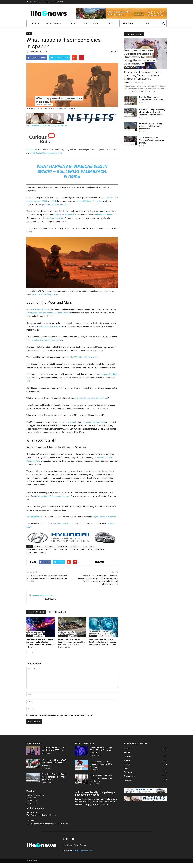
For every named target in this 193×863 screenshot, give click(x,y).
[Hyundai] (145, 792)
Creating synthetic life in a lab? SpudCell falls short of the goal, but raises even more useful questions (102, 642)
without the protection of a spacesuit (92, 398)
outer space (99, 549)
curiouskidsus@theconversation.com (46, 153)
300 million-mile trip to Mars (85, 357)
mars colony (64, 549)
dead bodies (75, 546)
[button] (163, 23)
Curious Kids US (62, 546)
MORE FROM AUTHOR (57, 612)
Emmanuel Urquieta (34, 125)
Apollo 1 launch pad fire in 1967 (54, 204)
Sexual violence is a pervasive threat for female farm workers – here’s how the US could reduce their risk (46, 578)
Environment (63, 636)
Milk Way (75, 549)
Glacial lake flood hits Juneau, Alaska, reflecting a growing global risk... (54, 777)
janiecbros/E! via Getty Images (45, 294)
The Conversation (60, 523)
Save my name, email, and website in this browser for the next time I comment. (61, 715)
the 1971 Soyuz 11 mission (90, 201)
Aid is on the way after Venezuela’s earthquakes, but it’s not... (151, 140)
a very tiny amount (68, 422)
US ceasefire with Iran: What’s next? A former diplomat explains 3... (54, 762)
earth (92, 546)
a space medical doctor (39, 309)
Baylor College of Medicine (56, 125)
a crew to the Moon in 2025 (64, 215)
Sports (110, 23)
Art (147, 23)
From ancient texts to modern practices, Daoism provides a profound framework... (142, 75)
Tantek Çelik (32, 812)
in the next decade (105, 215)
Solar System (32, 552)
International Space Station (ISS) (39, 549)
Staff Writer (33, 52)
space (42, 552)
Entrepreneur (90, 23)
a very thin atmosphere (95, 422)
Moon (83, 549)
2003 (53, 201)
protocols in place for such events (47, 340)
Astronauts (38, 546)
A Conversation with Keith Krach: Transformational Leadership (101, 778)
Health (127, 748)
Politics (35, 23)
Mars (56, 549)
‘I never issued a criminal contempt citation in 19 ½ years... (101, 764)
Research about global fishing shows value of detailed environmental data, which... (152, 112)
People (127, 768)
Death (85, 546)
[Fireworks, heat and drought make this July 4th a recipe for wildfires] (130, 126)
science (29, 33)
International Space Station (50, 326)
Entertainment (52, 23)
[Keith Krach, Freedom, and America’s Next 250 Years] (33, 750)
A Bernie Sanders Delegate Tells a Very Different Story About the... (101, 750)
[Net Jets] (145, 800)
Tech (73, 23)
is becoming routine (55, 218)
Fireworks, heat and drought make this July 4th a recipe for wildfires (151, 126)
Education (128, 780)
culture (29, 636)
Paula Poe (31, 820)
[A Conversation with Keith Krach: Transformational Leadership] (81, 779)
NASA (90, 549)
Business (93, 636)
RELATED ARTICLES (36, 612)
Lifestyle (127, 23)
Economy (128, 772)
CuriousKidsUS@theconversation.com (52, 496)
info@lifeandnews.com (82, 850)
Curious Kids (31, 149)
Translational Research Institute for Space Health (47, 313)
